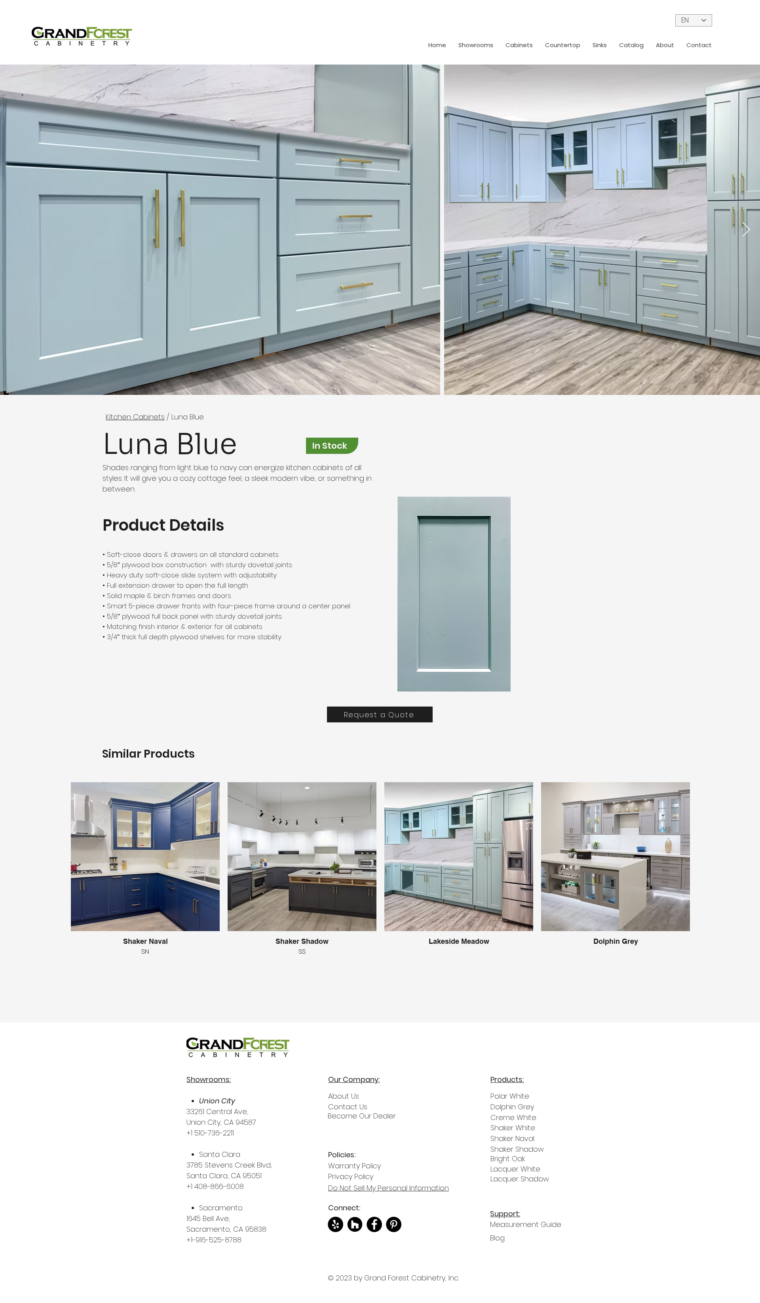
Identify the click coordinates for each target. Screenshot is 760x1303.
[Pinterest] (393, 1224)
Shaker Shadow (517, 1149)
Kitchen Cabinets (135, 417)
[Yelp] (335, 1224)
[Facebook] (374, 1224)
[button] (519, 45)
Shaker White (512, 1128)
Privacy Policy (350, 1176)
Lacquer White (515, 1169)
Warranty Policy (354, 1166)
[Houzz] (355, 1224)
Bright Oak (507, 1159)
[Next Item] (746, 230)
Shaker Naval (512, 1138)
